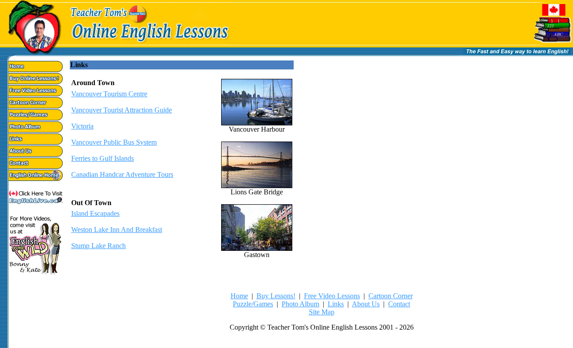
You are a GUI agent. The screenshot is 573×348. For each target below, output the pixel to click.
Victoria (82, 126)
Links (336, 304)
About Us (366, 304)
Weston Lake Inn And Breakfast (116, 229)
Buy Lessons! (276, 296)
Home (239, 296)
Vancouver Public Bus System (114, 142)
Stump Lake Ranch (98, 245)
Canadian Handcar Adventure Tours (122, 174)
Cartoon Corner (390, 296)
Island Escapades (95, 213)
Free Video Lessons (332, 296)
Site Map (321, 312)
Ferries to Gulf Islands (102, 158)
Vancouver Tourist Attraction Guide (121, 110)
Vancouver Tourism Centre (109, 94)
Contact (399, 304)
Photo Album (300, 304)
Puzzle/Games (253, 304)
